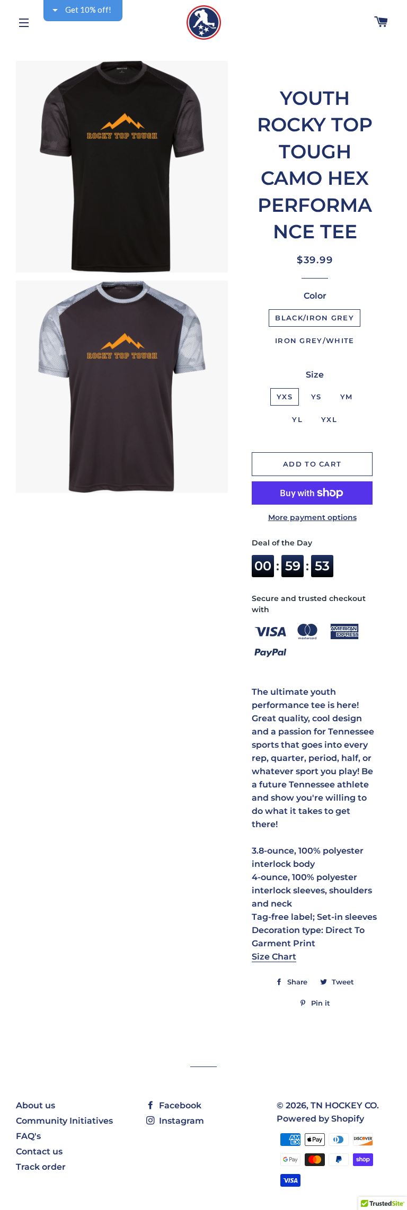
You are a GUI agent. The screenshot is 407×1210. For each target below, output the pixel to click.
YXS (285, 396)
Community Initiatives (64, 1121)
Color (315, 296)
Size (315, 375)
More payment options (312, 517)
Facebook (179, 1105)
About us (35, 1105)
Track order (41, 1167)
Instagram (180, 1121)
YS (316, 396)
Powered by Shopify (320, 1119)
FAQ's (28, 1136)
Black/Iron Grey (314, 317)
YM (346, 396)
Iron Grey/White (315, 340)
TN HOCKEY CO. (345, 1105)
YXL (329, 419)
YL (297, 419)
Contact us (39, 1151)
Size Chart (274, 957)
